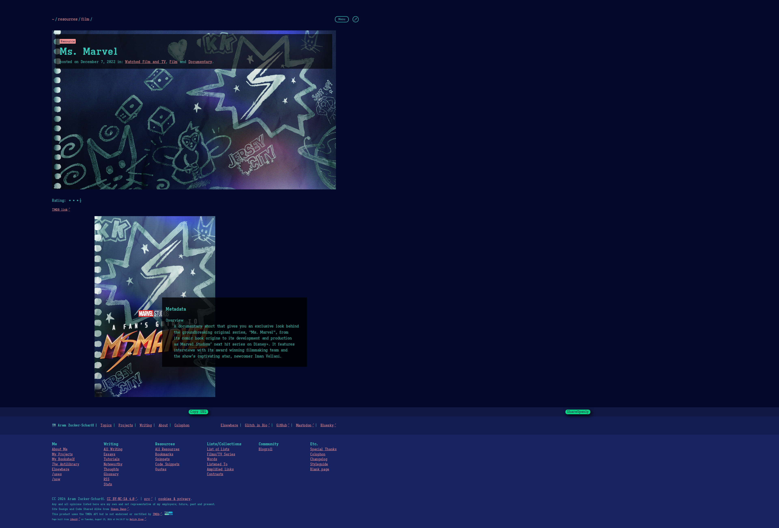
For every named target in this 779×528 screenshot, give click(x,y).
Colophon (181, 425)
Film (173, 62)
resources (67, 19)
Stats (108, 484)
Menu (341, 19)
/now (56, 479)
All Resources (167, 449)
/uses (57, 474)
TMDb (156, 514)
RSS (107, 479)
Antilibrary (65, 464)
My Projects (62, 454)
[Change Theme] (356, 19)
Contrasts (215, 474)
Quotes (160, 469)
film (85, 19)
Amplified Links (220, 469)
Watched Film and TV (145, 62)
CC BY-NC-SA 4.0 (120, 499)
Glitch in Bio (256, 425)
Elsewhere (229, 425)
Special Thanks (323, 449)
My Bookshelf (63, 459)
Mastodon (303, 425)
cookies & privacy (174, 499)
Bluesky (327, 425)
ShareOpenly (578, 412)
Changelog (318, 459)
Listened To (217, 464)
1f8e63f (74, 519)
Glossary (111, 474)
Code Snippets (167, 464)
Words (212, 459)
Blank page (319, 469)
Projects (125, 425)
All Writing (113, 449)
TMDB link (60, 209)
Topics (106, 425)
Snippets (162, 459)
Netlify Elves (137, 519)
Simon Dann (118, 509)
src (147, 499)
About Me (59, 449)
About (163, 425)
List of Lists (218, 449)
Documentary (200, 62)
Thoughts (111, 469)
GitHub (281, 425)
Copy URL (198, 412)
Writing (146, 425)
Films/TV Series (221, 454)
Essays (109, 454)
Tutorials (112, 459)
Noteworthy (113, 464)
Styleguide (319, 464)
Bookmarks (164, 454)
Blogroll (265, 449)
